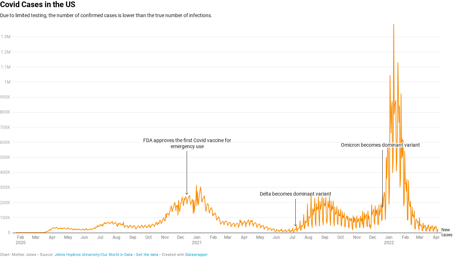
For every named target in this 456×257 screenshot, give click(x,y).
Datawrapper (196, 254)
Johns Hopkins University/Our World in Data (94, 254)
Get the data (147, 254)
